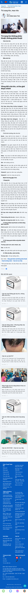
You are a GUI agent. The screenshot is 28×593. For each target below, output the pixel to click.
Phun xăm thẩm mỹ (7, 525)
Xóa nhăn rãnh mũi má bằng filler (19, 505)
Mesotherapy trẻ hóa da (20, 530)
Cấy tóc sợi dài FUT (7, 356)
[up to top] (25, 586)
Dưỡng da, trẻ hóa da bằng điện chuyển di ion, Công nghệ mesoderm (20, 515)
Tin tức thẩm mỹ (6, 563)
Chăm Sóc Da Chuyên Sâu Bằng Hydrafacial (8, 506)
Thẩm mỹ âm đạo (19, 483)
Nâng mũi (5, 468)
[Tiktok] (17, 560)
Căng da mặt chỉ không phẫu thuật (7, 502)
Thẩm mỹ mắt (6, 474)
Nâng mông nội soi (7, 481)
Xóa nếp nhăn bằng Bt (20, 502)
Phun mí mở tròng (7, 523)
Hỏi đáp (4, 559)
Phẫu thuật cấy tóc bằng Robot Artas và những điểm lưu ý (13, 386)
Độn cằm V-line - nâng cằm (19, 469)
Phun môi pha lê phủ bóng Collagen (7, 528)
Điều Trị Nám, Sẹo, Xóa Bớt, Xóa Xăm (7, 514)
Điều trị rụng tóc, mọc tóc (20, 520)
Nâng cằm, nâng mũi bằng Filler (7, 517)
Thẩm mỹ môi (18, 474)
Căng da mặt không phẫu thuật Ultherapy (7, 496)
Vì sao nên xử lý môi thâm (19, 527)
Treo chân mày (6, 476)
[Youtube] (17, 558)
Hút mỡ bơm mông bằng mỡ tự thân (7, 484)
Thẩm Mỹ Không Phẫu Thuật (14, 6)
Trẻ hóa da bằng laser (20, 511)
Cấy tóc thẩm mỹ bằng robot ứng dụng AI (13, 417)
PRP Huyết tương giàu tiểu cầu (8, 7)
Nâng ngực (5, 470)
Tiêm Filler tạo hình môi (7, 521)
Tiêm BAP (17, 533)
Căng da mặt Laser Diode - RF (19, 509)
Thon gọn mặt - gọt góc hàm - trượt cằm (19, 480)
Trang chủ (3, 6)
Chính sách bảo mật (17, 584)
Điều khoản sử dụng (10, 584)
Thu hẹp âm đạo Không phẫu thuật (19, 493)
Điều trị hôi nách (18, 485)
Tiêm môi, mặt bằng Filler (19, 523)
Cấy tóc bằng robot (19, 544)
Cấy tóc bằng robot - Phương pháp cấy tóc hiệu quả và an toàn (13, 325)
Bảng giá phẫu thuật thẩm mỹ (7, 541)
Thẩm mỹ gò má (18, 472)
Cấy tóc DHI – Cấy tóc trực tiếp (20, 539)
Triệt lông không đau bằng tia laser (19, 496)
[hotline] (3, 591)
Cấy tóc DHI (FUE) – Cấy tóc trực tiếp (13, 448)
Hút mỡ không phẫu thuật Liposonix (7, 499)
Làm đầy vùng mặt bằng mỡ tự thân (19, 466)
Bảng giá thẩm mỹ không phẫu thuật (7, 544)
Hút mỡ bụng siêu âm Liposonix (7, 479)
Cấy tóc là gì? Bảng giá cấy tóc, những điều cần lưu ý (13, 294)
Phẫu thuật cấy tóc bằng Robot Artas (19, 551)
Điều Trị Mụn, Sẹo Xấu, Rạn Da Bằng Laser (7, 510)
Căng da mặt (6, 472)
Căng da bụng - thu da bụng (7, 487)
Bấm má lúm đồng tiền (19, 477)
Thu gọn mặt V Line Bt (19, 500)
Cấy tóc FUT (18, 542)
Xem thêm (4, 303)
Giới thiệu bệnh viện (7, 538)
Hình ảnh (5, 561)
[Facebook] (6, 269)
